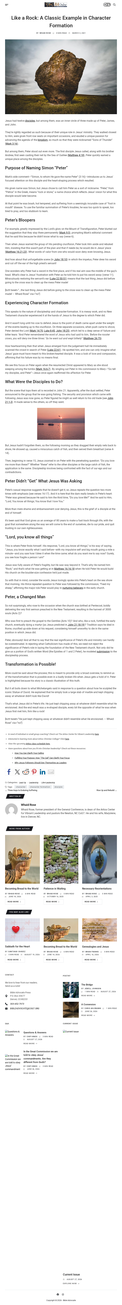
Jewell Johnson (93, 989)
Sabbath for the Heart (17, 946)
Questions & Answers (35, 1032)
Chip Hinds (32, 1037)
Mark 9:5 (65, 232)
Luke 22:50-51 (58, 278)
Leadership (33, 783)
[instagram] (63, 1294)
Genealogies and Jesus (95, 946)
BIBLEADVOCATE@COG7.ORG (24, 1008)
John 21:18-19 (76, 624)
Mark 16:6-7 (43, 369)
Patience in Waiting (55, 888)
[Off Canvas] (6, 4)
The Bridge (87, 984)
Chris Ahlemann (93, 1008)
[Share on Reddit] (26, 772)
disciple (58, 787)
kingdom (43, 139)
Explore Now (70, 1284)
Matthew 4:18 (76, 155)
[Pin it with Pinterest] (34, 772)
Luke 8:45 (49, 330)
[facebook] (58, 1294)
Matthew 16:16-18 (64, 568)
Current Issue (71, 1274)
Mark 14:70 (36, 330)
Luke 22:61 (54, 349)
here (97, 734)
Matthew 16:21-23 (16, 251)
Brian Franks (92, 952)
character (21, 787)
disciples (30, 120)
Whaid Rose (45, 33)
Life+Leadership (48, 783)
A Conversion (88, 1004)
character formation (40, 787)
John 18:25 (62, 330)
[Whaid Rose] (11, 809)
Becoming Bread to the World (21, 888)
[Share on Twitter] (17, 772)
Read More (13, 902)
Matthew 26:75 (92, 338)
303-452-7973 (17, 1004)
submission (103, 651)
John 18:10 (60, 259)
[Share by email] (51, 772)
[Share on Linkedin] (42, 772)
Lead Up (22, 783)
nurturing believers (72, 587)
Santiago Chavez (16, 952)
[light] (107, 5)
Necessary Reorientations (97, 888)
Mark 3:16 (11, 143)
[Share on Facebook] (9, 772)
